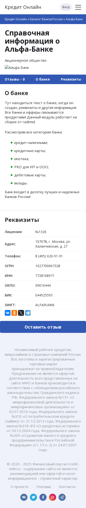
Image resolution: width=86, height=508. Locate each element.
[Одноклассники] (14, 313)
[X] (21, 313)
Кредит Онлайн (23, 7)
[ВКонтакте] (8, 313)
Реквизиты (71, 79)
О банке (43, 79)
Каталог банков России (46, 19)
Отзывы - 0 (15, 79)
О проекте (19, 486)
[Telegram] (28, 313)
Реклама (44, 486)
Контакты (67, 486)
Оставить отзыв (43, 327)
